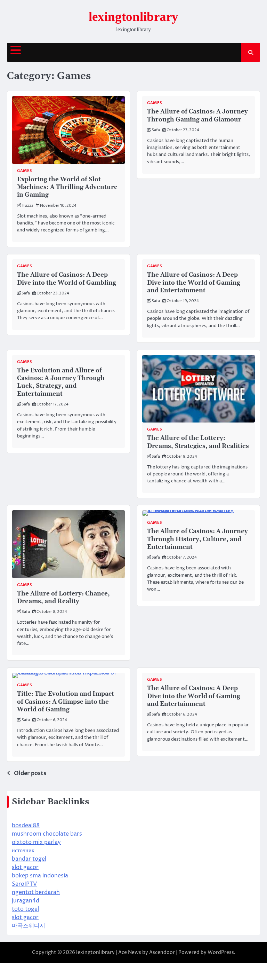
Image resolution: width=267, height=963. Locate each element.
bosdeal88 (26, 825)
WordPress (221, 952)
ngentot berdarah (36, 892)
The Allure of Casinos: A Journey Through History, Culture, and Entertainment (197, 539)
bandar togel (29, 859)
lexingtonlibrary (133, 16)
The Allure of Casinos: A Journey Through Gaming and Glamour (197, 115)
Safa (156, 130)
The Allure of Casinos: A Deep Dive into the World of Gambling (66, 278)
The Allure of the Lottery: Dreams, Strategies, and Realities (198, 442)
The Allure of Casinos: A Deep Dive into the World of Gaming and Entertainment (193, 282)
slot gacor (25, 867)
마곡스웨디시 (28, 926)
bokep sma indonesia (40, 875)
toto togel (25, 909)
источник (23, 850)
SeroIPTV (24, 884)
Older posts (30, 773)
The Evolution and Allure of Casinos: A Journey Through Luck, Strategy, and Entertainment (61, 382)
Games (24, 171)
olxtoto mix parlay (36, 842)
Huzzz (27, 205)
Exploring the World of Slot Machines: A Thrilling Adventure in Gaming (67, 187)
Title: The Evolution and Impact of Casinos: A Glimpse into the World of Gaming (65, 701)
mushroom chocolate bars (47, 834)
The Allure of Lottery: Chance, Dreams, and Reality (63, 597)
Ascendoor (162, 952)
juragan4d (25, 901)
